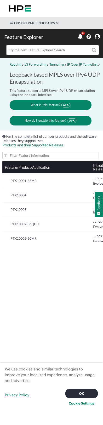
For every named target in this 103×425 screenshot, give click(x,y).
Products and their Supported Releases (32, 145)
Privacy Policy (17, 395)
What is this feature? (48, 105)
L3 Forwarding (35, 64)
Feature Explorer (23, 37)
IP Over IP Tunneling (82, 64)
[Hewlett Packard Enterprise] (19, 8)
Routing (15, 64)
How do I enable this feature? (48, 120)
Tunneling (56, 64)
